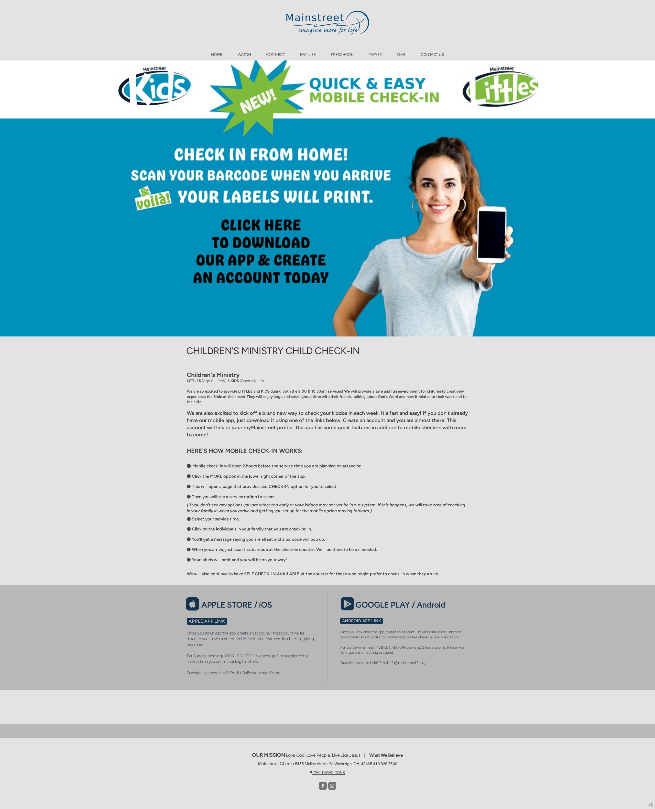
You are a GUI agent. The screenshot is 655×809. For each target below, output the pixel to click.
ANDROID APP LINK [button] (361, 620)
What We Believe (386, 755)
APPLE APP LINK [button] (207, 621)
